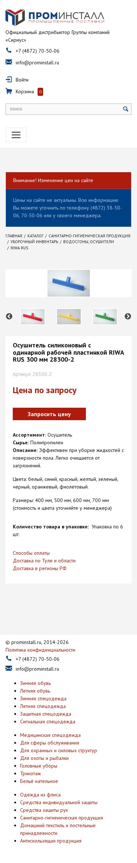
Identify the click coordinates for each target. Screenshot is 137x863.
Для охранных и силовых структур (58, 750)
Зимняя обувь (35, 683)
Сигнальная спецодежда (47, 721)
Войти (22, 79)
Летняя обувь (35, 690)
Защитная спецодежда (45, 714)
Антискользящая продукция (50, 840)
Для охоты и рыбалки (44, 758)
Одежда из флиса (40, 794)
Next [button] (128, 316)
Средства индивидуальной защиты (59, 802)
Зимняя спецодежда (43, 698)
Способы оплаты (31, 553)
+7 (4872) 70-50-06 (38, 51)
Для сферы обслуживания (49, 742)
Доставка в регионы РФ (39, 568)
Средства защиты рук (44, 810)
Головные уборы (38, 765)
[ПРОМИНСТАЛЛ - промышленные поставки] (54, 18)
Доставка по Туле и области (44, 560)
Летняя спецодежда (43, 706)
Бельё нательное (39, 781)
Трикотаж (30, 773)
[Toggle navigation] (16, 135)
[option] (32, 316)
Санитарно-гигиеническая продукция (61, 817)
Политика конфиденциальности (40, 650)
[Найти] (126, 109)
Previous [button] (9, 316)
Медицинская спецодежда (50, 735)
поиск (16, 108)
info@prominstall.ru (37, 62)
